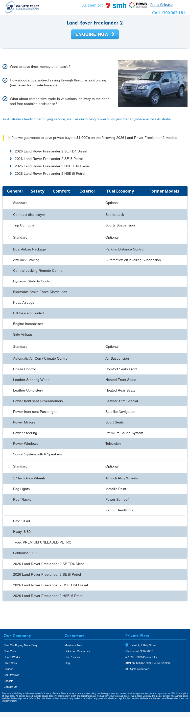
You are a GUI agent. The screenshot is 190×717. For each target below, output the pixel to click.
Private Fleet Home (22, 7)
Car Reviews (11, 674)
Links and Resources (77, 651)
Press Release (161, 4)
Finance (8, 669)
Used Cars (10, 663)
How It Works (12, 657)
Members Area (73, 645)
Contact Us (10, 686)
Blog (67, 663)
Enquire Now (95, 34)
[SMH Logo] (116, 7)
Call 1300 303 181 (168, 13)
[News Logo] (138, 7)
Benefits (8, 680)
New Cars (10, 651)
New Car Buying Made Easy (21, 645)
